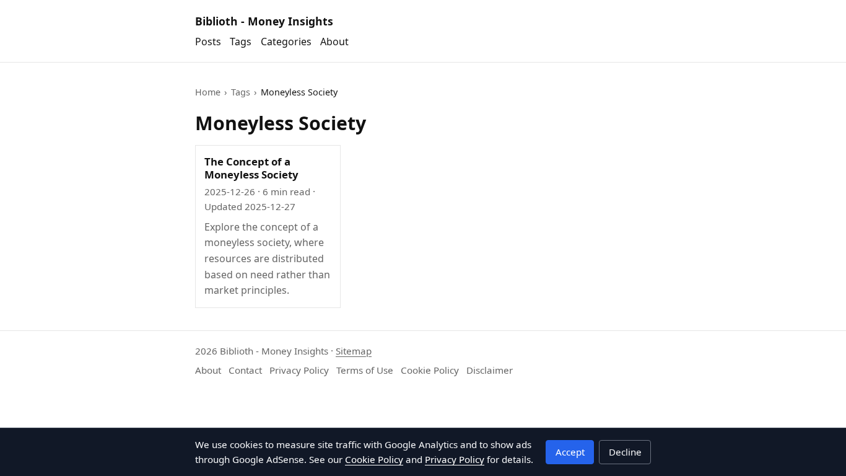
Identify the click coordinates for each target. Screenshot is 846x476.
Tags (240, 41)
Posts (208, 41)
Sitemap (354, 351)
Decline (625, 452)
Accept (570, 452)
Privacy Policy (299, 370)
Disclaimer (489, 370)
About (334, 41)
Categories (286, 41)
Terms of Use (364, 370)
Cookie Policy (430, 370)
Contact (245, 370)
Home (207, 92)
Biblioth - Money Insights (264, 21)
